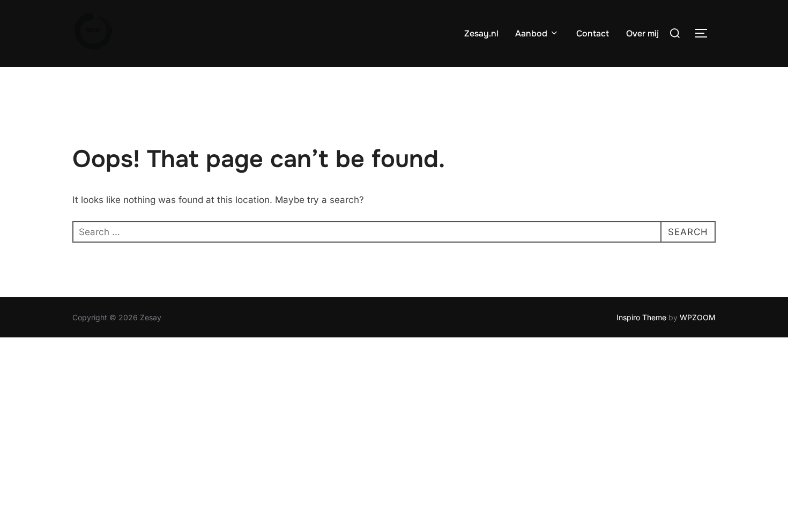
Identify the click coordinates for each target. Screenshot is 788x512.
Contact (592, 33)
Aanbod (531, 33)
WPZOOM (698, 317)
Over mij (642, 33)
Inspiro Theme (641, 317)
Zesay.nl (481, 33)
